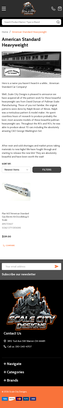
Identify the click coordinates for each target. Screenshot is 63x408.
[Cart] (60, 8)
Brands (12, 380)
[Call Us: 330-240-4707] (54, 8)
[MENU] (4, 9)
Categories (15, 372)
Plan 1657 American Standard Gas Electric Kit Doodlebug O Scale (15, 216)
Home (5, 31)
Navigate (14, 363)
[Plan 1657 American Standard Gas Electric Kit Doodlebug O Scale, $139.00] (16, 192)
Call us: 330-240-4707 (19, 346)
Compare (10, 245)
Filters (46, 169)
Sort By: (6, 163)
